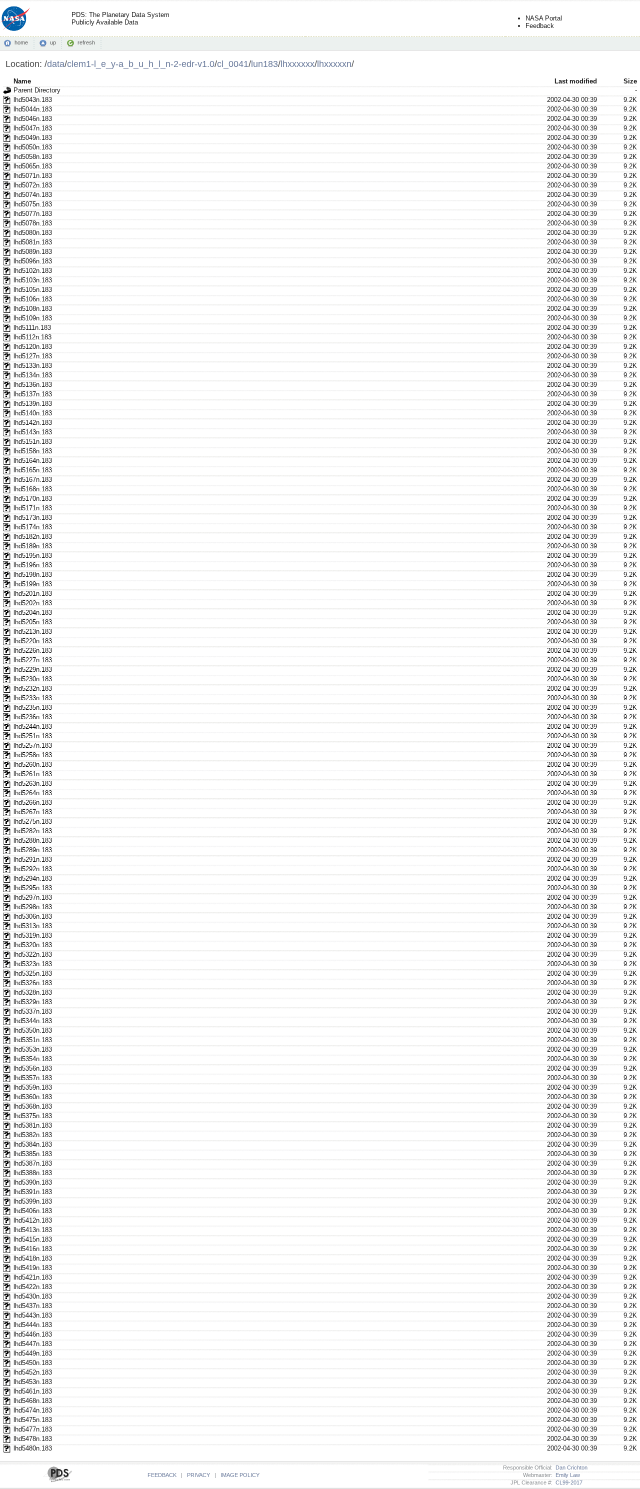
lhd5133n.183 (33, 365)
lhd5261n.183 (33, 774)
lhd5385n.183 (33, 1154)
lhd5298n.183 (33, 907)
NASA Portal (544, 18)
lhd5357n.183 (33, 1078)
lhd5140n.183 (33, 413)
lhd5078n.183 (33, 223)
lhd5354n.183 (33, 1059)
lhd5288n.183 (33, 840)
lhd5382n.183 (33, 1135)
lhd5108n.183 (33, 308)
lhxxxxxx (297, 63)
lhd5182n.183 (33, 536)
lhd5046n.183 (33, 118)
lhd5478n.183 (33, 1439)
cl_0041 (232, 63)
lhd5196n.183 (33, 565)
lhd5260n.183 (33, 764)
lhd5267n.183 (33, 812)
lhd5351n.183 (33, 1040)
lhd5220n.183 (33, 641)
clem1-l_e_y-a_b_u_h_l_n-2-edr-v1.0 (140, 63)
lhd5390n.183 (33, 1182)
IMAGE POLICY (240, 1475)
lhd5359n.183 (33, 1087)
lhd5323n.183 (33, 964)
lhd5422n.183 (33, 1287)
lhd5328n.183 (33, 992)
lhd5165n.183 (33, 470)
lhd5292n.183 (33, 869)
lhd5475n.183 (33, 1420)
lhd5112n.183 (33, 337)
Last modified (575, 81)
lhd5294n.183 (33, 878)
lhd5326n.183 (33, 983)
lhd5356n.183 (33, 1068)
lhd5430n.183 (33, 1296)
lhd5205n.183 (33, 622)
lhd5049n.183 (33, 137)
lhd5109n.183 (33, 318)
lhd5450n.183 (33, 1363)
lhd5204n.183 (33, 612)
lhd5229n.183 (33, 669)
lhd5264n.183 (33, 793)
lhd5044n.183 (33, 109)
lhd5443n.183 (33, 1315)
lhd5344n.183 (33, 1021)
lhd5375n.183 (33, 1116)
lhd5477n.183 (33, 1429)
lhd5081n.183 (33, 242)
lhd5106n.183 (33, 299)
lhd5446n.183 (33, 1334)
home (21, 42)
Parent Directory (37, 90)
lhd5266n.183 (33, 802)
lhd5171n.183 (33, 508)
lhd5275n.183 (33, 821)
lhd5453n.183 (33, 1382)
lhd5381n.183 (33, 1125)
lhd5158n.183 (33, 451)
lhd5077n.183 (33, 213)
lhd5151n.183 (33, 441)
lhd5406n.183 (33, 1211)
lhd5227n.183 (33, 660)
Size (630, 81)
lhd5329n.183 (33, 1002)
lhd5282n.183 (33, 831)
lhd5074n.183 (33, 194)
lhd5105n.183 (33, 289)
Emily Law (566, 1475)
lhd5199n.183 (33, 584)
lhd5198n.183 (33, 574)
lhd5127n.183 (33, 356)
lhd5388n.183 (33, 1173)
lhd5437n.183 (33, 1306)
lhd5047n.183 (33, 128)
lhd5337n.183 (33, 1011)
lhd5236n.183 (33, 717)
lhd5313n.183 (33, 926)
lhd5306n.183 (33, 916)
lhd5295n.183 (33, 888)
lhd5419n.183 (33, 1268)
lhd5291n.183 (33, 859)
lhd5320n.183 (33, 945)
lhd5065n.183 (33, 166)
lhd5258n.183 (33, 755)
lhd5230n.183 (33, 679)
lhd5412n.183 (33, 1220)
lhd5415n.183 (33, 1239)
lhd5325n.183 (33, 973)
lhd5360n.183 (33, 1097)
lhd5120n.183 (33, 346)
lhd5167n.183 (33, 479)
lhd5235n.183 (33, 707)
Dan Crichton (570, 1468)
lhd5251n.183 (33, 736)
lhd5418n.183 (33, 1258)
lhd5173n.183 (33, 517)
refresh (86, 42)
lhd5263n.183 (33, 783)
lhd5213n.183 (33, 631)
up (53, 42)
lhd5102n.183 (33, 270)
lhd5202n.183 (33, 603)
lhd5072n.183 (33, 185)
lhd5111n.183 (32, 327)
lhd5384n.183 (33, 1144)
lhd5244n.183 (33, 726)
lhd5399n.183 (33, 1201)
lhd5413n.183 (33, 1230)
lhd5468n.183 (33, 1401)
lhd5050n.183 (33, 147)
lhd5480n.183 (33, 1448)
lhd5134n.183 (33, 375)
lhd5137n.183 (33, 394)
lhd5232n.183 (33, 688)
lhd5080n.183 (33, 232)
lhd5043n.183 (33, 99)
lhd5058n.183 (33, 156)
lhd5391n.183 (33, 1192)
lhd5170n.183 (33, 498)
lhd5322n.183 (33, 954)
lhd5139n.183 (33, 403)
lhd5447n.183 (33, 1344)
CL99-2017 (567, 1483)
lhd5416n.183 (33, 1249)
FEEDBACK (162, 1475)
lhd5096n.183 (33, 261)
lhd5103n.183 (33, 280)
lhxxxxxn (334, 63)
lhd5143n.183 (33, 432)
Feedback (540, 25)
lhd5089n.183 (33, 251)
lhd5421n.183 (33, 1277)
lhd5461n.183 (33, 1391)
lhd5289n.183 (33, 850)
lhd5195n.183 (33, 555)
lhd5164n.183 (33, 460)
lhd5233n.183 (33, 698)
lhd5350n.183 (33, 1030)
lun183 (264, 63)
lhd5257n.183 (33, 745)
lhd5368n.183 (33, 1106)
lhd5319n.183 (33, 935)
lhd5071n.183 (33, 175)
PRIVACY (198, 1475)
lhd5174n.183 (33, 527)
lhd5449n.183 (33, 1353)
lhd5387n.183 (33, 1163)
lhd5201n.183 (33, 593)
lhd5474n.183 (33, 1410)
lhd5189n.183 (33, 546)
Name (22, 81)
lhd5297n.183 (33, 897)
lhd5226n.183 (33, 650)
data (55, 63)
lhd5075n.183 (33, 204)
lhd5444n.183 (33, 1325)
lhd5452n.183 (33, 1372)
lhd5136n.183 (33, 384)
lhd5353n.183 (33, 1049)
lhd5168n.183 (33, 489)
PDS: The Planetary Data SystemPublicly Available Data (121, 18)
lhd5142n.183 (33, 422)
